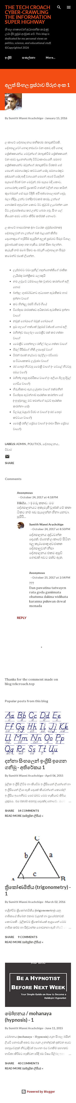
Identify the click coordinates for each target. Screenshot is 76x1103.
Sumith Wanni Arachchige (46, 524)
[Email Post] (7, 458)
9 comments (27, 937)
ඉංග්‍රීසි (8, 57)
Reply (21, 618)
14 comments (28, 810)
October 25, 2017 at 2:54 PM (51, 577)
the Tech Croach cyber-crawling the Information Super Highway (28, 14)
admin (21, 444)
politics (35, 444)
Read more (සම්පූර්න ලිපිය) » (24, 815)
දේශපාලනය (51, 444)
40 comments (28, 1063)
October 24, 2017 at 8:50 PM (51, 529)
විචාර (8, 449)
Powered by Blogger (40, 1091)
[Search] (59, 7)
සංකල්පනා (28, 57)
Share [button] (9, 463)
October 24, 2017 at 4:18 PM (39, 497)
